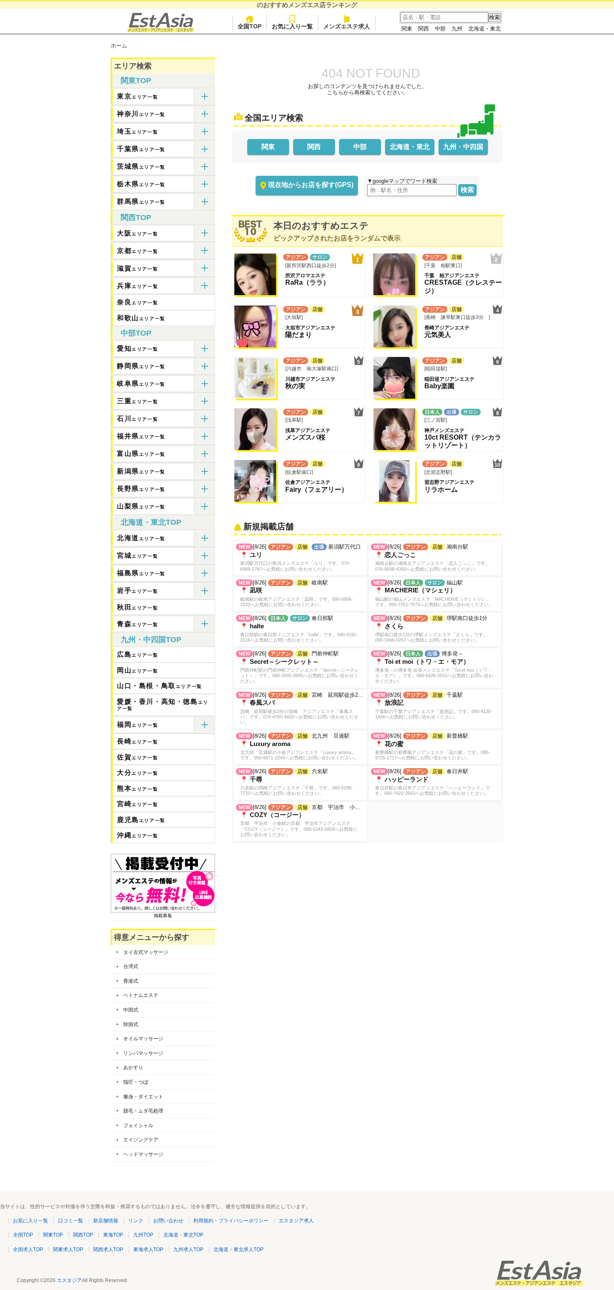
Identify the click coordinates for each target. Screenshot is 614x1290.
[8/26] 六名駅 (295, 782)
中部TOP (136, 333)
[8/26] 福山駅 (433, 593)
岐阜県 (141, 383)
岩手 (137, 590)
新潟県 (141, 471)
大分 (137, 772)
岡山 (137, 670)
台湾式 (130, 966)
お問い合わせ (168, 1221)
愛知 (137, 348)
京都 (137, 250)
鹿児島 (141, 819)
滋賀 (137, 268)
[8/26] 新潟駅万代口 (299, 557)
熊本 (137, 788)
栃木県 (141, 183)
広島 (137, 654)
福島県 (141, 573)
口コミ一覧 (70, 1221)
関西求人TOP (108, 1249)
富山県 (141, 453)
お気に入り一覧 (292, 26)
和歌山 (141, 317)
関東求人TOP (68, 1249)
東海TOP (113, 1235)
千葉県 (141, 148)
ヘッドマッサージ (143, 1154)
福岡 (137, 724)
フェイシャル (138, 1125)
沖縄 (137, 835)
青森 (137, 623)
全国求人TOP (28, 1249)
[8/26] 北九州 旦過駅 (298, 746)
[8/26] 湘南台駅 (431, 557)
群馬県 (141, 201)
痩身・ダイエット (143, 1097)
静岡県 (141, 365)
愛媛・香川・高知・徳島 (162, 704)
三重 (137, 401)
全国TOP (249, 26)
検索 (467, 189)
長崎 (137, 741)
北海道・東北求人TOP (238, 1249)
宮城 (137, 555)
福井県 (141, 436)
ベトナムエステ (140, 995)
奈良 (137, 302)
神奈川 (141, 113)
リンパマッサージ (143, 1053)
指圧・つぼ (135, 1082)
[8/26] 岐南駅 (295, 593)
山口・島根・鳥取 (159, 685)
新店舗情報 (105, 1221)
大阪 (137, 233)
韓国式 (130, 1024)
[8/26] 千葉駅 (432, 705)
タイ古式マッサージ (145, 952)
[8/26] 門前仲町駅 (298, 666)
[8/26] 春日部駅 (298, 628)
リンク (135, 1221)
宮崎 (137, 803)
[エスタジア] (160, 30)
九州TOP (143, 1235)
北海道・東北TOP (151, 522)
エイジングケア (140, 1140)
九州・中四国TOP (151, 639)
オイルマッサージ (143, 1039)
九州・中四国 (463, 146)
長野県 (141, 488)
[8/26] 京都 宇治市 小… (299, 820)
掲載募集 (163, 915)
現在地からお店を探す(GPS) (310, 184)
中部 (440, 28)
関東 (406, 28)
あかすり (133, 1067)
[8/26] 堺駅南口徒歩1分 (430, 628)
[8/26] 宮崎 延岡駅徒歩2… (300, 708)
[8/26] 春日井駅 (431, 782)
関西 (423, 28)
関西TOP (136, 217)
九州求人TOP (188, 1249)
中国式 (130, 1010)
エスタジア (69, 1280)
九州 (457, 28)
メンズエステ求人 (346, 26)
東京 (137, 96)
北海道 (141, 537)
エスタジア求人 (296, 1221)
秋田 (137, 607)
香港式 (130, 981)
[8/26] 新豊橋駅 (431, 746)
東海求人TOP (148, 1249)
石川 (137, 418)
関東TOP (136, 80)
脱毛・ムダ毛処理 (143, 1111)
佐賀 (137, 757)
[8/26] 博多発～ (433, 666)
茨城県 (141, 166)
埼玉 (137, 131)
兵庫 (137, 285)
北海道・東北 (484, 28)
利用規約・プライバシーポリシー (231, 1221)
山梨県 (141, 506)
